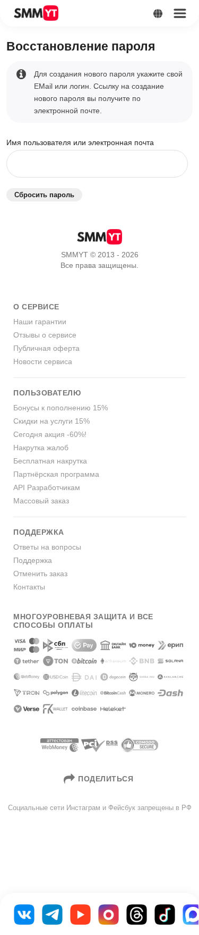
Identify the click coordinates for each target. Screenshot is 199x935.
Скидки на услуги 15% (51, 421)
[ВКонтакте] (24, 913)
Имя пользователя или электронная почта (80, 142)
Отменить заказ (40, 573)
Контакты (29, 587)
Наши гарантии (39, 321)
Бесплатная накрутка (50, 461)
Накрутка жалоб (40, 447)
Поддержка (32, 560)
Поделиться (105, 778)
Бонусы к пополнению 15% (60, 407)
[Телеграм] (52, 913)
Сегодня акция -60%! (49, 434)
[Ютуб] (80, 913)
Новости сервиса (42, 361)
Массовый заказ (41, 500)
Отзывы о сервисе (44, 335)
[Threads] (136, 913)
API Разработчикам (46, 487)
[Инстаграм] (108, 913)
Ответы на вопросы (47, 547)
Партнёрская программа (56, 474)
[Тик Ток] (164, 913)
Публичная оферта (46, 348)
